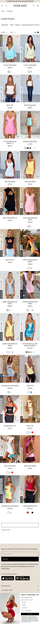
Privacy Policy (24, 621)
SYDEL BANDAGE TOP (30, 506)
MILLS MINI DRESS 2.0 (10, 218)
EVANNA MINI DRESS (10, 586)
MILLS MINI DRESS (10, 466)
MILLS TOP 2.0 (10, 260)
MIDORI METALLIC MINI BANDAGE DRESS (30, 345)
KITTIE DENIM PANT (30, 105)
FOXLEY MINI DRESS (10, 65)
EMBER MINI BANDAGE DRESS (10, 303)
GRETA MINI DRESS (30, 466)
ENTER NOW (30, 614)
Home (2, 11)
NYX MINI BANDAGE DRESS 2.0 (10, 142)
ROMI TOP (30, 386)
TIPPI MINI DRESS (10, 182)
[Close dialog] (38, 594)
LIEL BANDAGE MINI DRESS (10, 386)
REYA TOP (10, 105)
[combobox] (23, 610)
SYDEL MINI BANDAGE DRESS (30, 219)
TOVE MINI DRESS (10, 546)
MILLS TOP (30, 426)
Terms (29, 621)
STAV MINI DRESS (30, 182)
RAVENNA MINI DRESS (30, 142)
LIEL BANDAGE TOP (10, 426)
